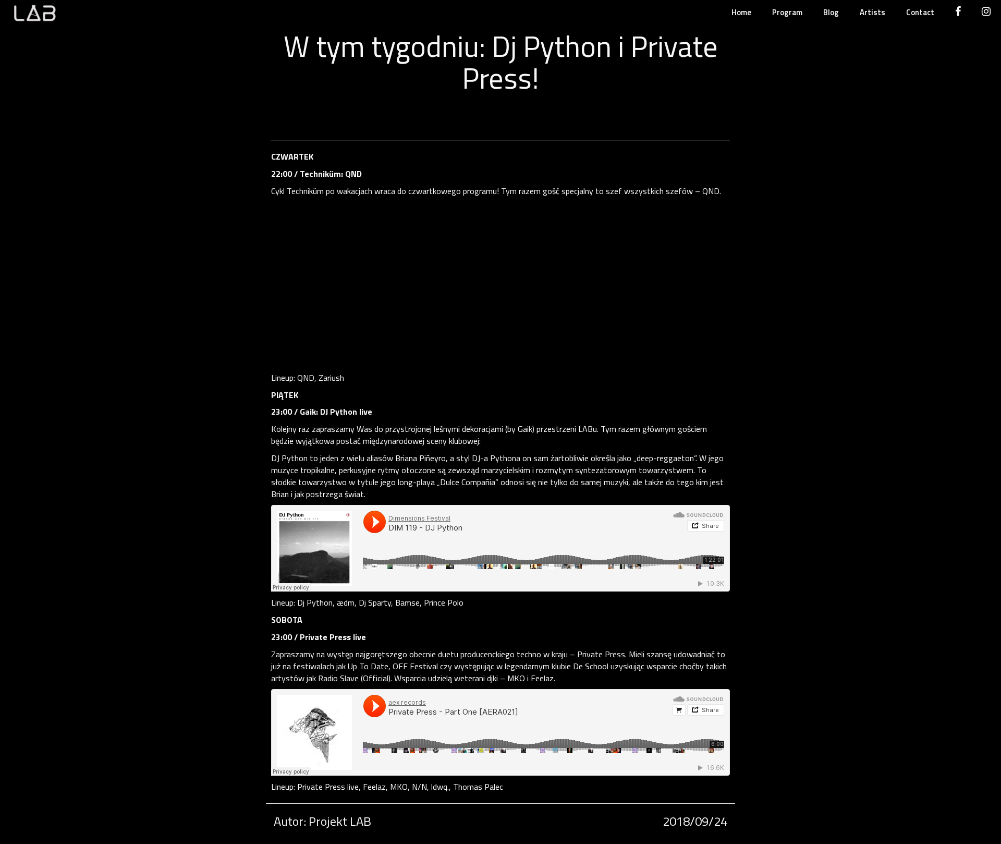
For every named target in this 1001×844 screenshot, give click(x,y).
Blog (831, 12)
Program (787, 12)
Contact (920, 12)
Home (741, 12)
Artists (872, 12)
